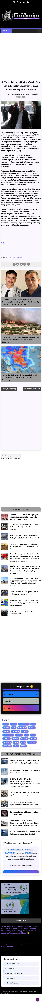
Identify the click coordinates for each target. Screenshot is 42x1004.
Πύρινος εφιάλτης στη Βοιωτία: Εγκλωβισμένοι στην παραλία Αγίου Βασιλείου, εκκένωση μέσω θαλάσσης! (20, 339)
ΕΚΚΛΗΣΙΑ (15, 738)
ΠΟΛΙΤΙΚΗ (6, 731)
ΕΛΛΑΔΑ (12, 257)
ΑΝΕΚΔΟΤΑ (24, 738)
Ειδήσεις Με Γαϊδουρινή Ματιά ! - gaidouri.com (19, 992)
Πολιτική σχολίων (11, 983)
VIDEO (33, 724)
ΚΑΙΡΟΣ (16, 742)
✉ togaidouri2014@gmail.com (21, 871)
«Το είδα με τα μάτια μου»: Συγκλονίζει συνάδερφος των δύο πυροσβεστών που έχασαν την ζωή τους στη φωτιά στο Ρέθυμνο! (21, 302)
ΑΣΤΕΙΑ (33, 735)
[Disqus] (21, 422)
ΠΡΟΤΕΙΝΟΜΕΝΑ (23, 724)
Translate (17, 459)
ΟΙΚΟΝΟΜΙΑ (15, 731)
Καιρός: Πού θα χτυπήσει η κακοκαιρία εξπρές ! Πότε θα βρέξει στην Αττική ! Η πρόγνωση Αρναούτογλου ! (19, 377)
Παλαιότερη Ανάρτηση (32, 389)
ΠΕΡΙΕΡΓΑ (6, 727)
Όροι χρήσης (9, 978)
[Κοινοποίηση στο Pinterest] (25, 97)
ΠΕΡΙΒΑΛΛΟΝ (22, 727)
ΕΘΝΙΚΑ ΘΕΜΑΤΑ (8, 735)
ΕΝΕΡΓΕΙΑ (33, 738)
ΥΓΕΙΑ (13, 727)
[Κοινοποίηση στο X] (21, 97)
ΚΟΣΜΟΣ (13, 724)
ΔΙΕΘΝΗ (16, 746)
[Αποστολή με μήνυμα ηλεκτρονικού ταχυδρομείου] (17, 97)
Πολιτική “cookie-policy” (14, 973)
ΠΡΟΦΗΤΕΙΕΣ (32, 742)
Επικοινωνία (9, 968)
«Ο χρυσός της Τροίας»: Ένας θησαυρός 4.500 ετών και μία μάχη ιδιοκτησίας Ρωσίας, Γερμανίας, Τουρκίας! (24, 517)
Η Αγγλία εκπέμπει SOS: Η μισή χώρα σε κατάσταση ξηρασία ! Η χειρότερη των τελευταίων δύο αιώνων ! (24, 546)
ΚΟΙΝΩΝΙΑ (20, 257)
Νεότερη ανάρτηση (9, 389)
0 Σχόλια (36, 94)
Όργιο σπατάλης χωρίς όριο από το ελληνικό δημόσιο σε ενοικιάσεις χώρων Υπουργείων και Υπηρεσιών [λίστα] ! (24, 823)
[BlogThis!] (19, 97)
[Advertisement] (21, 56)
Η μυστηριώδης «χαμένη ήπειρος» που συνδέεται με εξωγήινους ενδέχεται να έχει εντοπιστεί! (24, 602)
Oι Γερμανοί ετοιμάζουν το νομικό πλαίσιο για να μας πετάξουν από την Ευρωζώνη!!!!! (25, 526)
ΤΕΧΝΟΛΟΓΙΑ (7, 746)
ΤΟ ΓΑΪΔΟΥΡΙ (7, 742)
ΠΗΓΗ (3, 243)
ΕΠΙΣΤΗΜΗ (19, 735)
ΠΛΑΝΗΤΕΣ (7, 738)
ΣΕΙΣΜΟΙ (23, 746)
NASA (26, 735)
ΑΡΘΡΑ (23, 742)
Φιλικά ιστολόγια (11, 964)
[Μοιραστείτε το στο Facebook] (23, 97)
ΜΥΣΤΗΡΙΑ (32, 727)
